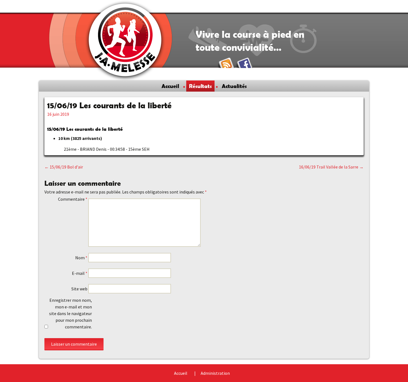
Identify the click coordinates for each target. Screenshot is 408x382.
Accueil (170, 86)
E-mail (79, 273)
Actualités (234, 86)
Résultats (200, 86)
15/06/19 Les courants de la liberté (85, 129)
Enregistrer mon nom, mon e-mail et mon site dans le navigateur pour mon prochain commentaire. (70, 313)
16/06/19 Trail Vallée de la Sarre (331, 167)
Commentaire (72, 199)
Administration (215, 373)
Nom (81, 257)
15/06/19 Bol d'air (63, 167)
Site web (79, 288)
